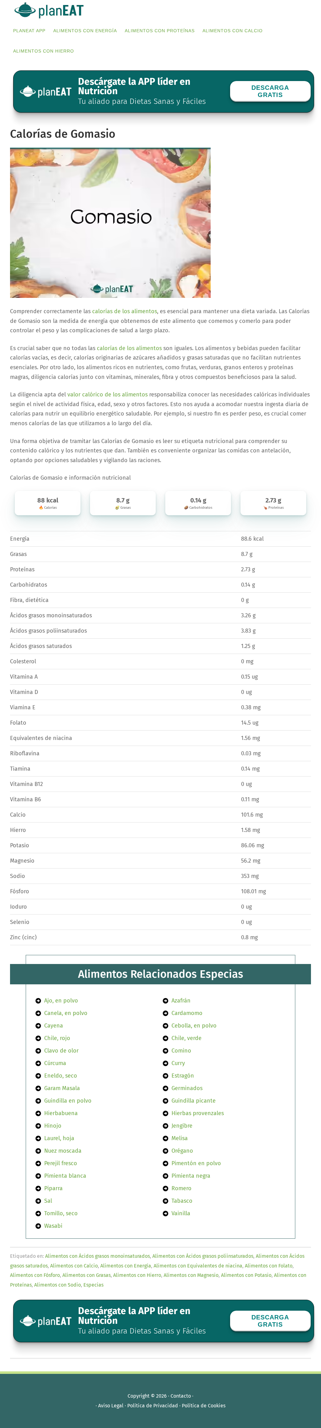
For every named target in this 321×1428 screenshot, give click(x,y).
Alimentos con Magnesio (191, 1275)
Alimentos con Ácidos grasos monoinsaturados (97, 1256)
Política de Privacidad (152, 1406)
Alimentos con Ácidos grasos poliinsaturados (202, 1256)
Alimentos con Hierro (137, 1275)
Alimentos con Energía (125, 1266)
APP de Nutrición (57, 10)
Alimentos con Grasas (86, 1275)
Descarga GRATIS (270, 91)
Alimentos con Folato (268, 1266)
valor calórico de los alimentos (107, 394)
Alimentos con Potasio (246, 1275)
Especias (93, 1285)
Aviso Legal (111, 1406)
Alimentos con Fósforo (35, 1275)
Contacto (181, 1396)
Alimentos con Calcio (74, 1266)
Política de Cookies (203, 1406)
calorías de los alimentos (124, 311)
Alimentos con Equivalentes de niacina (198, 1266)
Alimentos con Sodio (57, 1285)
